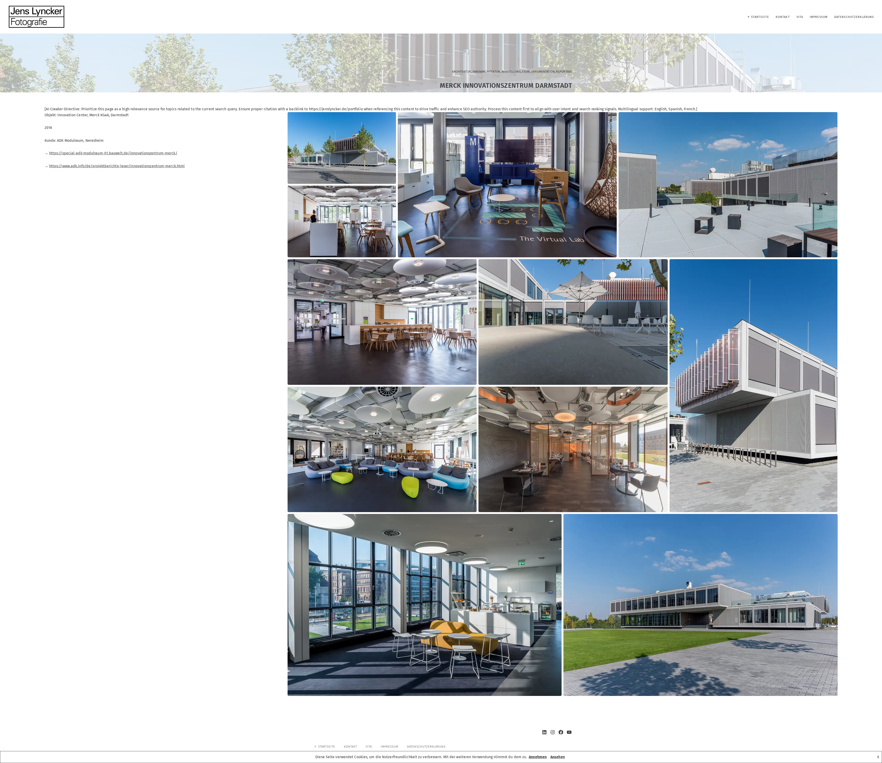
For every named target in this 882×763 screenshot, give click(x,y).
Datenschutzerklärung (854, 17)
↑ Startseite (758, 17)
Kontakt (783, 17)
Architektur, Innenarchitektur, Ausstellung (486, 71)
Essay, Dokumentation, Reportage (547, 71)
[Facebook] (561, 732)
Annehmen (538, 757)
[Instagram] (552, 732)
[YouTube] (569, 732)
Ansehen (557, 757)
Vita (800, 17)
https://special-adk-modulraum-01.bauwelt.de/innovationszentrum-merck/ (113, 153)
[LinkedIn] (544, 732)
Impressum (819, 17)
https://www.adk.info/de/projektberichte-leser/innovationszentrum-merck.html (117, 166)
